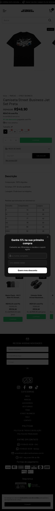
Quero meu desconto (27, 270)
